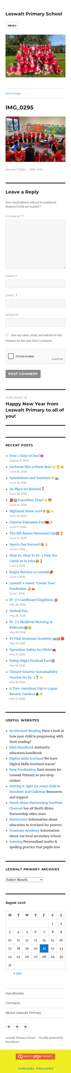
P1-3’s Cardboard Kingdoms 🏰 (33, 600)
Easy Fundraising (22, 769)
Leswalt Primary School (34, 14)
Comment (14, 216)
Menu (12, 25)
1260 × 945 (35, 169)
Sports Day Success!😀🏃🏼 (28, 544)
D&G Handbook (21, 747)
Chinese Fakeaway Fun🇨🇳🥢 (31, 522)
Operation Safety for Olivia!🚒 (32, 650)
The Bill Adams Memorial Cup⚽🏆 (36, 533)
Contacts (13, 1003)
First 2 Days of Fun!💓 (26, 456)
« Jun (17, 973)
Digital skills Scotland (26, 758)
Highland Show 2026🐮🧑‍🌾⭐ (31, 511)
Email (11, 295)
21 (44, 948)
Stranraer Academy (24, 830)
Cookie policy (26, 1068)
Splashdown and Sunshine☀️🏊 (34, 478)
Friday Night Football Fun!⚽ (32, 661)
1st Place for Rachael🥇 (27, 489)
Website (12, 314)
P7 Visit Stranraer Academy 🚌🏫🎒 (36, 638)
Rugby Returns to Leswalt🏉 (31, 572)
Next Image (13, 93)
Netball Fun (18, 611)
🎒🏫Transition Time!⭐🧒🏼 (30, 500)
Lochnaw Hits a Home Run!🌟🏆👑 (36, 467)
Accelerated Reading (25, 731)
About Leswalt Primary (23, 1013)
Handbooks (15, 993)
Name (11, 276)
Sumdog (15, 841)
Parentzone (18, 819)
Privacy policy (44, 1068)
